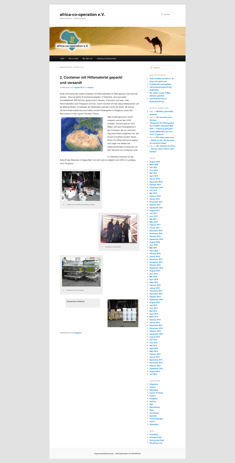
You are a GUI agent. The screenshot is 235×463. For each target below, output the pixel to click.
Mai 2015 (153, 276)
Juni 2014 (154, 308)
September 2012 (156, 368)
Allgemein (154, 384)
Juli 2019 (153, 167)
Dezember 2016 (156, 230)
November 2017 (156, 201)
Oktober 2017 (155, 204)
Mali (151, 404)
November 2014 (156, 293)
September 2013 (156, 334)
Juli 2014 (153, 305)
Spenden (153, 415)
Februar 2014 (155, 319)
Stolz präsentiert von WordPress (128, 453)
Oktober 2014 (155, 296)
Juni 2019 (154, 170)
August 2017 (155, 210)
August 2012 (155, 371)
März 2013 (154, 351)
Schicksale (154, 413)
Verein (152, 421)
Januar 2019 (155, 178)
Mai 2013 (153, 345)
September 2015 (156, 268)
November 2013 (156, 328)
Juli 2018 (153, 190)
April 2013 (154, 348)
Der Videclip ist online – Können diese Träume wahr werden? (162, 149)
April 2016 (154, 250)
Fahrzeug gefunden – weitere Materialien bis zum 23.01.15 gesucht (162, 131)
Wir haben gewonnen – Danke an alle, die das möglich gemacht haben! (162, 140)
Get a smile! (73, 58)
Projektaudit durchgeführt (160, 84)
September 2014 (156, 299)
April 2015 (154, 279)
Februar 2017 (155, 224)
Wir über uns (87, 58)
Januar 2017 (155, 227)
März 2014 (154, 316)
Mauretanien (155, 407)
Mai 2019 (153, 173)
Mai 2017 (153, 219)
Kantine (153, 401)
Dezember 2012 (156, 359)
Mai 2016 (153, 247)
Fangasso (78, 333)
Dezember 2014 (156, 290)
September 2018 (156, 187)
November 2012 (156, 362)
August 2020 (155, 161)
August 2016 (155, 242)
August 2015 (155, 270)
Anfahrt (153, 387)
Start (62, 58)
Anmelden (154, 434)
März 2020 (154, 164)
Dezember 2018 (156, 181)
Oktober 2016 (155, 236)
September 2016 (156, 239)
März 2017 (154, 222)
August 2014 (155, 302)
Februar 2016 (155, 253)
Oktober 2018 (155, 184)
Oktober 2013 (155, 331)
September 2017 (156, 207)
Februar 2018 (155, 196)
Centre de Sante (156, 392)
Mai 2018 (153, 193)
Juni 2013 (154, 342)
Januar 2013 (155, 357)
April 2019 (154, 176)
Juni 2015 (154, 273)
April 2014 (154, 313)
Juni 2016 (154, 245)
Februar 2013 (155, 354)
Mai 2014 (153, 311)
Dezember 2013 (156, 325)
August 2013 (155, 336)
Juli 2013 (153, 339)
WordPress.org (156, 443)
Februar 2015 (155, 285)
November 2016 (156, 233)
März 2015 (154, 282)
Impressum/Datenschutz (106, 58)
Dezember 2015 (156, 259)
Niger (152, 410)
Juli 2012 (153, 374)
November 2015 (156, 262)
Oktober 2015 (155, 265)
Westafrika (154, 424)
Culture (153, 395)
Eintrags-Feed (155, 437)
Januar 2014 (155, 322)
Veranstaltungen (156, 418)
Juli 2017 (153, 213)
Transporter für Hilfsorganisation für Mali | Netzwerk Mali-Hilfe (162, 126)
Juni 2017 (154, 216)
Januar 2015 (155, 288)
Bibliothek (154, 390)
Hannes (91, 87)
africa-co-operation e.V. (82, 14)
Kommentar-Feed (157, 440)
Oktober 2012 (155, 365)
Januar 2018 (155, 199)
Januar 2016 (155, 256)
